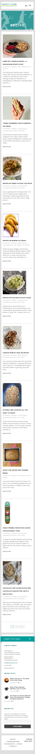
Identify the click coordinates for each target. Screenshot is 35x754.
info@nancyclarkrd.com (11, 663)
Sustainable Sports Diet (9, 131)
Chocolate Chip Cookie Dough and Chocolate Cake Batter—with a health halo (17, 591)
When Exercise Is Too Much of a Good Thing (19, 679)
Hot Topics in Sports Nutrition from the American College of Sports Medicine (20, 697)
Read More (7, 86)
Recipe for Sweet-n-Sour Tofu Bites (17, 183)
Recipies (14, 67)
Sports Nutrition (22, 67)
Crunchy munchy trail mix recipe (16, 353)
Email (5, 719)
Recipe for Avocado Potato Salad (17, 297)
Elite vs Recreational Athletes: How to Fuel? (18, 687)
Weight (19, 245)
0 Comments (6, 67)
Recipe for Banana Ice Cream (14, 240)
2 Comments (6, 533)
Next (22, 626)
